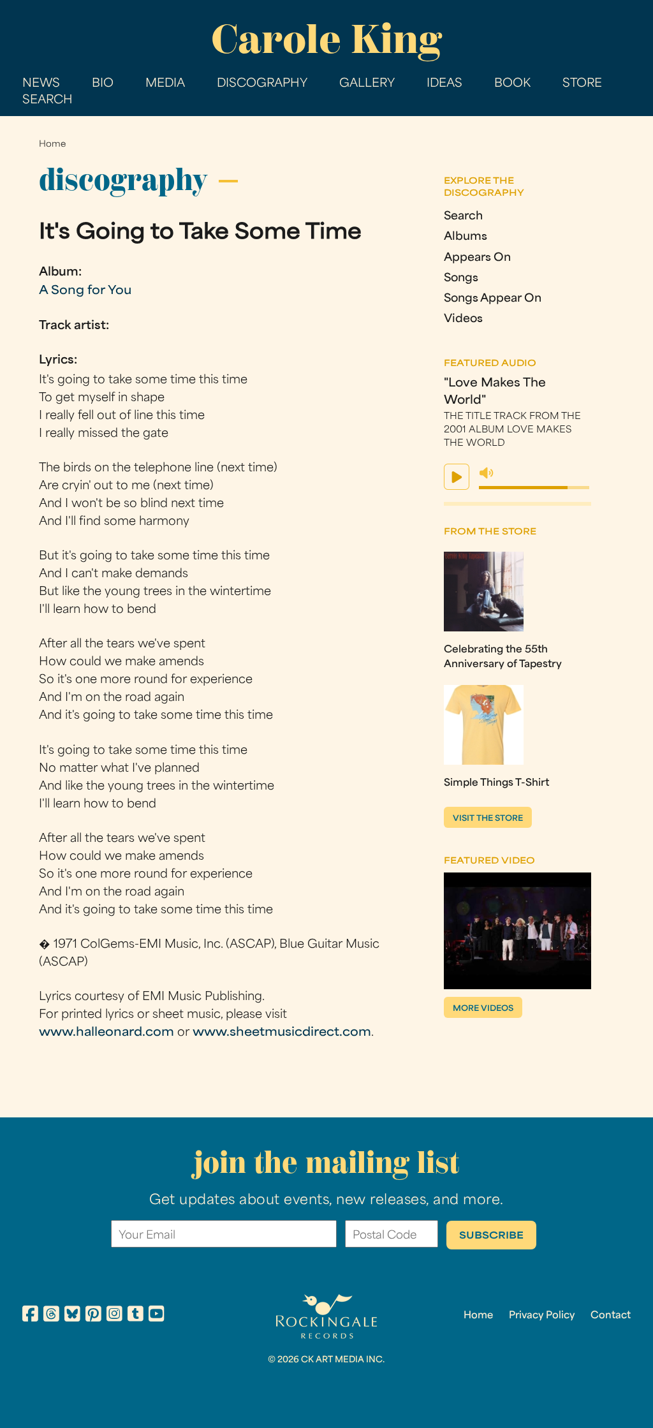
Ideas (444, 83)
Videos (463, 319)
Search (47, 100)
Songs (461, 278)
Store (582, 83)
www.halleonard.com (106, 1032)
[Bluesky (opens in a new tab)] (72, 1316)
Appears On (477, 258)
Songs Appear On (492, 298)
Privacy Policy (542, 1316)
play (456, 477)
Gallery (367, 83)
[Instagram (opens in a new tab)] (114, 1316)
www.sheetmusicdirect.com (282, 1032)
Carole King (326, 39)
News (41, 83)
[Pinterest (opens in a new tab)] (93, 1316)
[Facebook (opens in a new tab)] (30, 1316)
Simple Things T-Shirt (496, 783)
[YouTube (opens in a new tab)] (157, 1316)
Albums (465, 237)
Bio (103, 83)
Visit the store (488, 819)
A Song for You (85, 291)
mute (486, 473)
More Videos (483, 1009)
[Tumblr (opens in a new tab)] (135, 1316)
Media (165, 83)
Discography (262, 83)
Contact (611, 1316)
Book (512, 83)
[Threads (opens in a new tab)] (51, 1316)
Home (52, 144)
